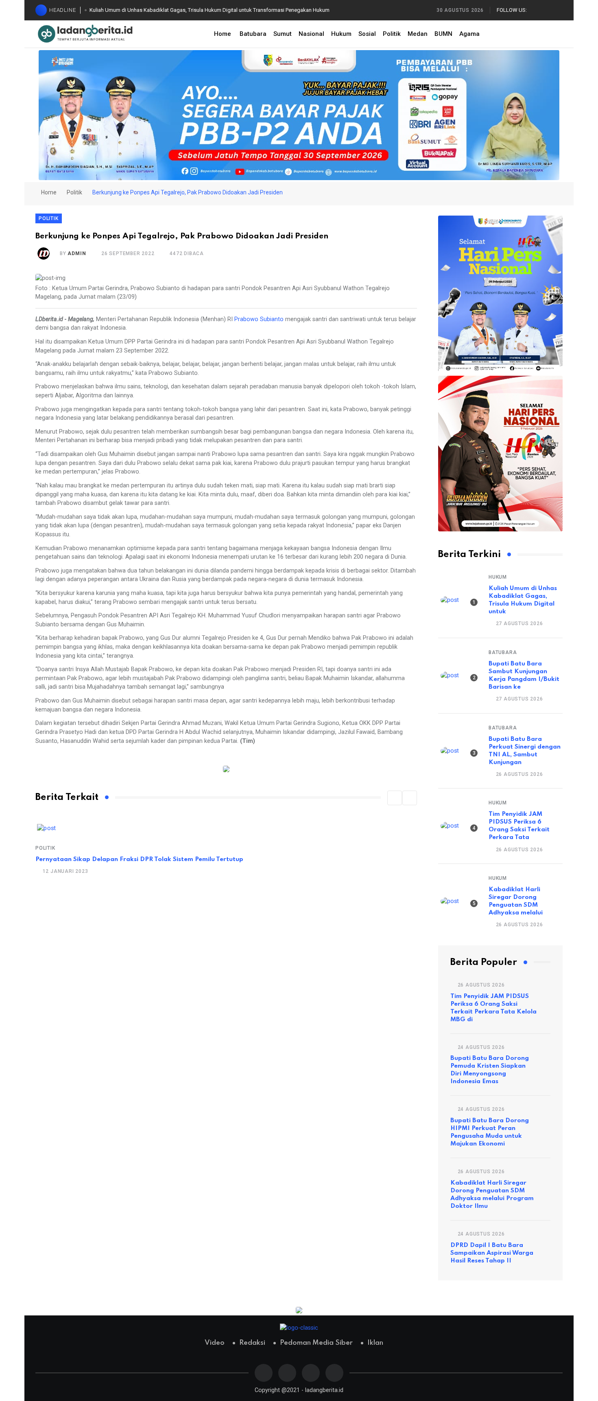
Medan (418, 33)
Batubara (253, 33)
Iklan (375, 1342)
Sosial (367, 33)
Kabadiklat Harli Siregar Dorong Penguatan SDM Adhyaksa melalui (516, 901)
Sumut (282, 33)
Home (222, 33)
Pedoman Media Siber (316, 1342)
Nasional (311, 33)
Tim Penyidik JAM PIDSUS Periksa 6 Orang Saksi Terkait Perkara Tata (519, 826)
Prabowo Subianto (259, 319)
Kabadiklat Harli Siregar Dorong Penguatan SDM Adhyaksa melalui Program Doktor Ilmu (492, 1194)
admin (77, 253)
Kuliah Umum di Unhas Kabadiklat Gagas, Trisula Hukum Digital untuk (523, 600)
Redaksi (252, 1342)
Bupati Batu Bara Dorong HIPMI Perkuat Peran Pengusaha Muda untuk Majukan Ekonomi (489, 1132)
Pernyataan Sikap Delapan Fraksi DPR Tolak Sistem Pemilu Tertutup (139, 859)
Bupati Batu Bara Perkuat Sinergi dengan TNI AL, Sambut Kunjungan (525, 751)
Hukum (341, 33)
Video (215, 1342)
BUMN (443, 33)
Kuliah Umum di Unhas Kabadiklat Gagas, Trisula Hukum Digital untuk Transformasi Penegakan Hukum (209, 10)
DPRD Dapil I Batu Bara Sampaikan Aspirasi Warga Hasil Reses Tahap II (491, 1253)
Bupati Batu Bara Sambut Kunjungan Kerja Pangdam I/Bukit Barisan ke (524, 675)
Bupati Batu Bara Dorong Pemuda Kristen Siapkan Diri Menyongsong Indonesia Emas (489, 1070)
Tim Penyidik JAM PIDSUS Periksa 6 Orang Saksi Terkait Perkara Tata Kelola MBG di (493, 1008)
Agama (469, 33)
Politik (392, 33)
